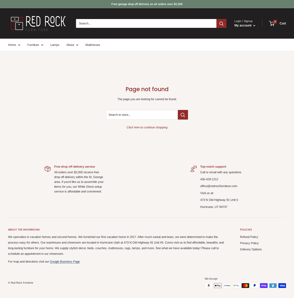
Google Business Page (65, 261)
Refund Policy (249, 237)
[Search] (221, 23)
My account (243, 25)
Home (12, 44)
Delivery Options (251, 249)
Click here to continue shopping (147, 127)
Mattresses (92, 44)
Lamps (54, 44)
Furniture (33, 44)
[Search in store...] (183, 115)
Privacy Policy (249, 243)
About (70, 44)
